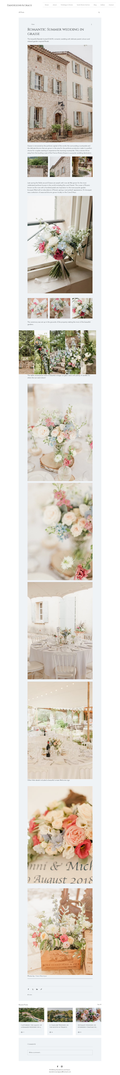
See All (99, 1004)
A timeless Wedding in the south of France (58, 1026)
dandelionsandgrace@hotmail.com (60, 1072)
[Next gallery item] (90, 931)
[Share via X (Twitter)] (32, 989)
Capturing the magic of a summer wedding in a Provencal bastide (31, 1026)
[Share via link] (41, 989)
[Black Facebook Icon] (57, 1066)
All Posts (21, 12)
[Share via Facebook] (28, 989)
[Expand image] (37, 167)
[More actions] (91, 24)
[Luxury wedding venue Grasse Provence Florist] (31, 1015)
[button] (99, 12)
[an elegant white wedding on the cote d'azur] (60, 1015)
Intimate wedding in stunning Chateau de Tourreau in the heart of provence (87, 1026)
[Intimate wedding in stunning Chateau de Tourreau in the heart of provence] (88, 1015)
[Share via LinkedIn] (37, 989)
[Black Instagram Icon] (62, 1066)
